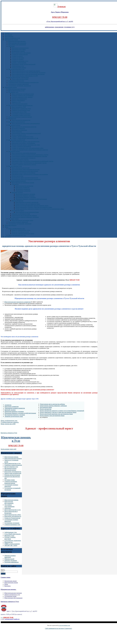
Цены (6, 227)
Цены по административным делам (23, 233)
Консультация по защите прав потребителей (25, 141)
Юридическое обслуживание (17, 43)
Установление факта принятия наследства (25, 177)
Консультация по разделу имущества (27, 202)
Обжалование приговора (19, 103)
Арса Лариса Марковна (60, 12)
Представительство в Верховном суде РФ (25, 76)
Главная (7, 33)
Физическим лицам (11, 87)
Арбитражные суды (10, 532)
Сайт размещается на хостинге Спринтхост (58, 628)
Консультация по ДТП (19, 107)
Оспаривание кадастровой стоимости (23, 158)
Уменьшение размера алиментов (15, 408)
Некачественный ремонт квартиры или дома (26, 145)
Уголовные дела (13, 92)
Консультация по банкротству (21, 120)
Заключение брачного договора (25, 194)
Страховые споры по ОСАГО (21, 113)
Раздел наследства (17, 176)
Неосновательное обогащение (21, 53)
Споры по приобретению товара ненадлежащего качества (30, 149)
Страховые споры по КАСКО (21, 115)
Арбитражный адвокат (19, 67)
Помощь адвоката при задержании (22, 95)
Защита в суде (16, 102)
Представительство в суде (16, 69)
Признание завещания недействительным (25, 171)
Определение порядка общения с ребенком (25, 217)
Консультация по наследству (21, 168)
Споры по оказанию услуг (20, 61)
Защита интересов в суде (12, 38)
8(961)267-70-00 (59, 17)
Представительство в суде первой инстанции (26, 71)
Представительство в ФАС (20, 79)
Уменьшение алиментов (23, 191)
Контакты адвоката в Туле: (10, 601)
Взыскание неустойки (19, 49)
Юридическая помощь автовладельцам (20, 105)
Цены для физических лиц (16, 228)
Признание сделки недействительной (23, 64)
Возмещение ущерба (18, 51)
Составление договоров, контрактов (19, 85)
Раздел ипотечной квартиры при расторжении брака (32, 205)
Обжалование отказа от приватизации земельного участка (30, 154)
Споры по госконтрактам (20, 54)
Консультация (9, 36)
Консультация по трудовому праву (22, 220)
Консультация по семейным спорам (23, 182)
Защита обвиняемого (18, 100)
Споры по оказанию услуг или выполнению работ (28, 148)
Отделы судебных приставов (10, 538)
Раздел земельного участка (20, 159)
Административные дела (16, 80)
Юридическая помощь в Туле (16, 439)
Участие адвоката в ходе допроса (22, 97)
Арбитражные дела (18, 66)
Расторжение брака (18, 210)
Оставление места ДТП (19, 112)
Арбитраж (11, 46)
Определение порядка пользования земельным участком (29, 156)
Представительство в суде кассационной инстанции (28, 74)
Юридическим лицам (11, 39)
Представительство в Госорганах (18, 77)
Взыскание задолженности (20, 48)
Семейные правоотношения (17, 181)
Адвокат (61, 6)
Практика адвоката (10, 225)
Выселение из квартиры (19, 130)
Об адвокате (8, 35)
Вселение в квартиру (18, 128)
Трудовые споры (13, 218)
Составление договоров (11, 523)
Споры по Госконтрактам (12, 518)
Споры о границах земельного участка (24, 164)
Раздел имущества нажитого (49, 410)
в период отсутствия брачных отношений (71, 410)
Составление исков (10, 596)
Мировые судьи (9, 535)
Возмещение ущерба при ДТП (21, 108)
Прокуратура (8, 542)
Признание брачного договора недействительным (31, 199)
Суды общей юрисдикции (12, 534)
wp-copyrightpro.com (64, 625)
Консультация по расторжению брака (27, 212)
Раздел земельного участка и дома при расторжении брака (34, 207)
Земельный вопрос (14, 151)
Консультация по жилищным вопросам (24, 126)
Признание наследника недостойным (23, 172)
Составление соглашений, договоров (19, 223)
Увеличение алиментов (23, 189)
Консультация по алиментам (24, 186)
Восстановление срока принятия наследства (25, 169)
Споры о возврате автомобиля (21, 146)
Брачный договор (17, 192)
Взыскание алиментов (22, 187)
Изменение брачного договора (25, 195)
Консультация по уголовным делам (23, 94)
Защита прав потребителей (16, 140)
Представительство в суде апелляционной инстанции (28, 72)
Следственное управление (12, 540)
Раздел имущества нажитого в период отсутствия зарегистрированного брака (40, 209)
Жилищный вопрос (14, 125)
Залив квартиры (17, 131)
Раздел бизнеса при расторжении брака (28, 204)
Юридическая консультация (17, 41)
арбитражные (49, 27)
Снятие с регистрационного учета (22, 136)
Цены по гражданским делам (21, 230)
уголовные (67, 27)
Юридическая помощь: (8, 589)
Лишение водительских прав (21, 110)
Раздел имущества (17, 200)
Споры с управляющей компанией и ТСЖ (25, 138)
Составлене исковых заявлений (18, 222)
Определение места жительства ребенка (24, 215)
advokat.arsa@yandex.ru (12, 619)
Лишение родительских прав (21, 214)
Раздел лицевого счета (19, 135)
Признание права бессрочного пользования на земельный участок (32, 161)
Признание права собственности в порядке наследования (30, 174)
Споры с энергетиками (19, 62)
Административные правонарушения (20, 117)
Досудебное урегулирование (17, 44)
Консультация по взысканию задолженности (26, 123)
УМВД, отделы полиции (12, 544)
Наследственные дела (15, 166)
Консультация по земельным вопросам (24, 153)
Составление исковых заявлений (18, 84)
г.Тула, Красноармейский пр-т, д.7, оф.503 (59, 21)
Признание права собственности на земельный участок (29, 163)
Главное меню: (5, 577)
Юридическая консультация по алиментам (17, 302)
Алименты (15, 184)
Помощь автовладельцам (12, 475)
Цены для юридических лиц (17, 235)
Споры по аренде (17, 56)
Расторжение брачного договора (26, 197)
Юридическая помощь (11, 457)
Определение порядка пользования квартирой (26, 133)
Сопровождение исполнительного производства (23, 82)
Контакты (8, 237)
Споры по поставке (18, 58)
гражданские (59, 27)
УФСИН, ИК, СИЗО (10, 545)
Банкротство (12, 118)
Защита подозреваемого (19, 99)
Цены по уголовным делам (20, 232)
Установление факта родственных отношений (26, 179)
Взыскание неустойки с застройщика (23, 143)
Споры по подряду (18, 59)
